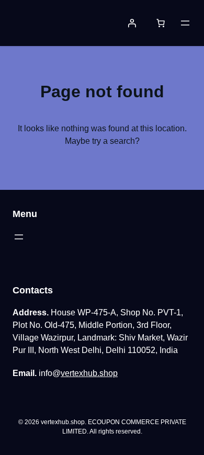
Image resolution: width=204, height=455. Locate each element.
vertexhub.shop (89, 373)
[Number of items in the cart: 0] (160, 23)
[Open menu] (185, 23)
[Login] (131, 23)
